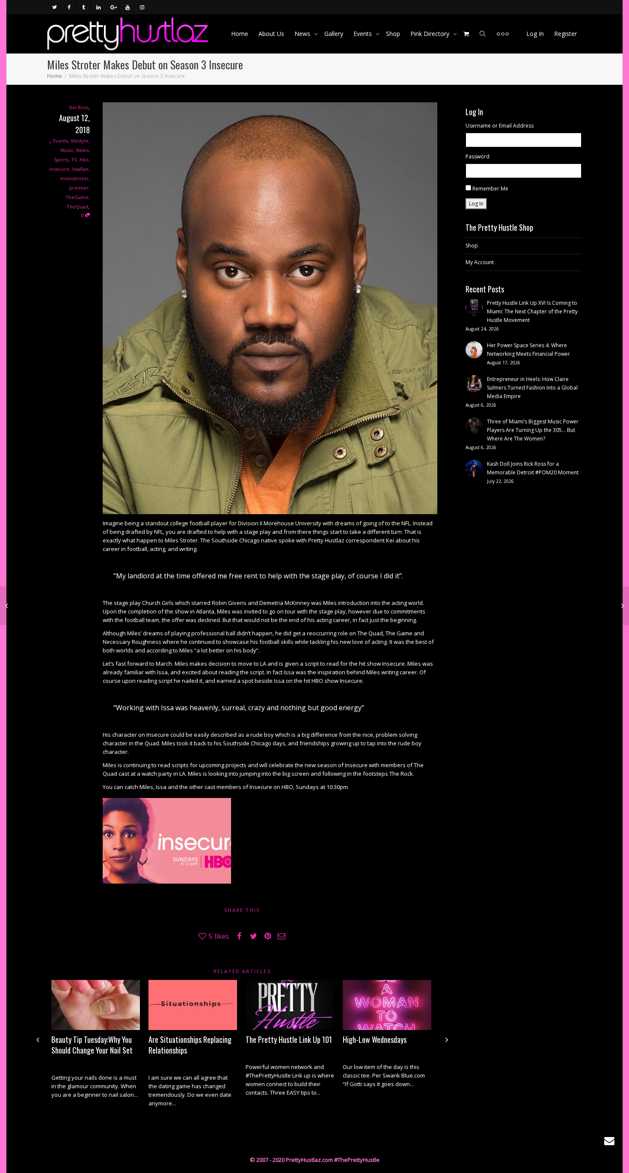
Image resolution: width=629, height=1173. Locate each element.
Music (67, 150)
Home (239, 34)
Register (565, 34)
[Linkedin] (98, 7)
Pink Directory (430, 34)
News (303, 34)
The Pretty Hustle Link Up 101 (289, 1039)
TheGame (77, 197)
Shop (393, 34)
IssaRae (80, 169)
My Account (480, 262)
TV (74, 159)
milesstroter (74, 178)
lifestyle (80, 140)
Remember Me (490, 188)
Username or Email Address (500, 125)
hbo (84, 159)
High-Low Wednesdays (374, 1039)
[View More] (503, 34)
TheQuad (77, 206)
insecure (59, 169)
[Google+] (113, 7)
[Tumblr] (84, 7)
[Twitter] (54, 7)
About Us (271, 34)
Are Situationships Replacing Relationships (189, 1045)
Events (363, 34)
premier (79, 188)
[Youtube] (127, 7)
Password (478, 156)
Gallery (333, 34)
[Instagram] (142, 7)
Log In (535, 34)
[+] (95, 1005)
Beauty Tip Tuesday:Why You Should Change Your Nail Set (92, 1045)
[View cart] (466, 34)
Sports (61, 159)
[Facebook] (69, 7)
